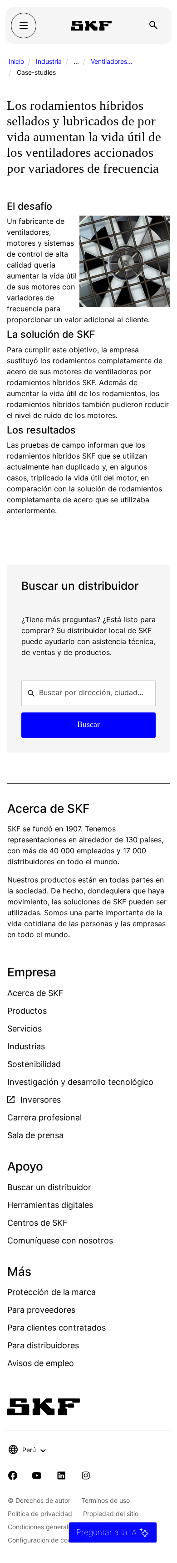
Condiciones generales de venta (55, 1527)
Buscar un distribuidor (49, 1187)
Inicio (16, 61)
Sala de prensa (35, 1135)
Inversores (39, 1099)
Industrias (26, 1046)
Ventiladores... (112, 61)
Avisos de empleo (40, 1363)
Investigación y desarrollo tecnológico (80, 1082)
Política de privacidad (40, 1513)
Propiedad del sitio (110, 1513)
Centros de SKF (37, 1223)
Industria (49, 61)
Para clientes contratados (56, 1327)
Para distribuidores (43, 1345)
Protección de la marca (51, 1292)
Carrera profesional (44, 1117)
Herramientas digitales (50, 1205)
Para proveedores (41, 1310)
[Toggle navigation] (23, 25)
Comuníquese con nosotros (60, 1240)
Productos (27, 1011)
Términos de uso (105, 1500)
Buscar (88, 724)
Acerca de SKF (35, 993)
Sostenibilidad (34, 1064)
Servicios (24, 1028)
